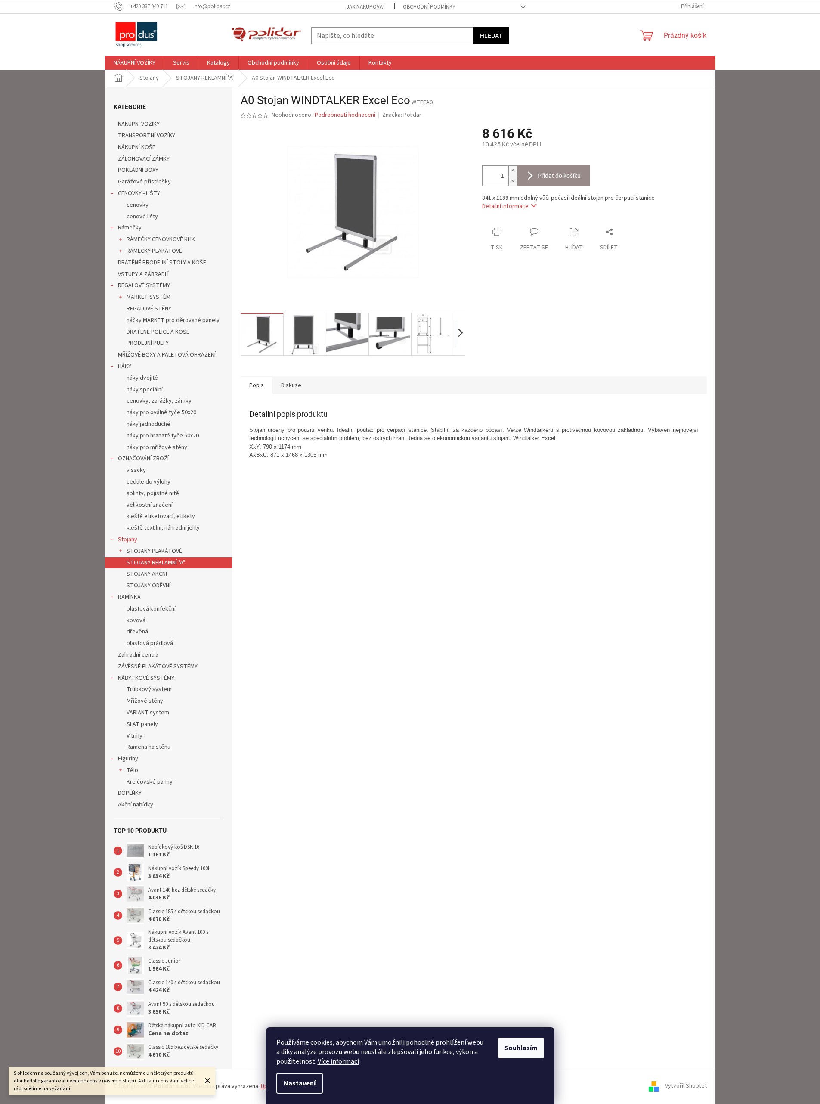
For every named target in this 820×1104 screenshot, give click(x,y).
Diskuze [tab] (291, 385)
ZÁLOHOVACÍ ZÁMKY (144, 159)
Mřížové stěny (145, 701)
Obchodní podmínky (429, 7)
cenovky (138, 205)
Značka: (401, 115)
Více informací (338, 1061)
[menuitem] (134, 63)
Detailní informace (505, 206)
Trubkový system (149, 689)
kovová (136, 620)
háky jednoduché (148, 424)
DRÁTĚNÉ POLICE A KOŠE (158, 332)
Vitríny (134, 736)
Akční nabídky (135, 804)
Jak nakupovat (366, 7)
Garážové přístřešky (144, 181)
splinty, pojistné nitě (153, 493)
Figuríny (128, 758)
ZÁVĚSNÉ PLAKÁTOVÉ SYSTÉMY (158, 666)
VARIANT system (148, 712)
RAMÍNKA (129, 597)
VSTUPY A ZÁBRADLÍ (143, 274)
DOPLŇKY (130, 793)
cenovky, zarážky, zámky (159, 401)
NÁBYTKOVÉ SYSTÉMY (146, 678)
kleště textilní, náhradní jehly (163, 528)
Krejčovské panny (150, 782)
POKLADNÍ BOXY (138, 170)
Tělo (132, 770)
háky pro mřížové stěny (157, 447)
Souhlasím (521, 1048)
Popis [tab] (256, 385)
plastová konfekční (151, 609)
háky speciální (145, 389)
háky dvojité (142, 378)
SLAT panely (142, 724)
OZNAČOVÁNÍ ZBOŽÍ (143, 458)
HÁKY (124, 366)
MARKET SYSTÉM (148, 297)
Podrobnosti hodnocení (345, 115)
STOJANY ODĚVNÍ (148, 585)
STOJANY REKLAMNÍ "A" (156, 562)
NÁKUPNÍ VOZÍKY (139, 124)
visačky (136, 470)
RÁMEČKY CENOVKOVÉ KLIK (161, 239)
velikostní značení (150, 505)
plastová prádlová (150, 643)
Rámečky (130, 227)
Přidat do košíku (559, 175)
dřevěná (137, 631)
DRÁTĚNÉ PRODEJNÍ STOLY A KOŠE (162, 262)
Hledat (491, 35)
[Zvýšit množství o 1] (512, 171)
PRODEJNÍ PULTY (148, 343)
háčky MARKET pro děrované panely (173, 320)
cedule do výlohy (148, 482)
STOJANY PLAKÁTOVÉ (154, 551)
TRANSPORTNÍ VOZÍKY (146, 135)
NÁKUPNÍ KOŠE (136, 147)
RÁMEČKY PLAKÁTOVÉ (154, 251)
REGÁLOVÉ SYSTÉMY (144, 285)
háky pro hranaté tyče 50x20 (163, 435)
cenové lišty (142, 216)
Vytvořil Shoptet (686, 1086)
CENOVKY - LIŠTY (139, 193)
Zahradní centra (138, 655)
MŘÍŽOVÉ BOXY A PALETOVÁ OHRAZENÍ (167, 354)
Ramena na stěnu (148, 747)
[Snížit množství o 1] (512, 181)
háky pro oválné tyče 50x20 (161, 412)
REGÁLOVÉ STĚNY (149, 308)
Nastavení (300, 1083)
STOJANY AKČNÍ (147, 574)
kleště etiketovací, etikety (161, 516)
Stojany (127, 539)
